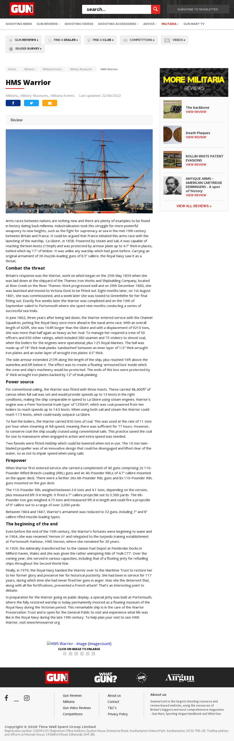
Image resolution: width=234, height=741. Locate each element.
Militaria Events (52, 69)
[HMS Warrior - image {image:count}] (79, 643)
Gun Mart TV (194, 24)
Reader (29, 48)
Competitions (142, 40)
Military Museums (81, 69)
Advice (149, 24)
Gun (26, 40)
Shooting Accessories (117, 24)
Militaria (169, 24)
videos (179, 40)
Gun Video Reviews (77, 708)
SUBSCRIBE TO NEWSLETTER (198, 9)
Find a (66, 40)
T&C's (112, 708)
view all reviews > (194, 206)
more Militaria (194, 83)
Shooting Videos (79, 24)
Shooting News (19, 24)
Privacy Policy (118, 714)
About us (114, 695)
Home (12, 69)
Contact (113, 701)
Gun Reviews (47, 24)
